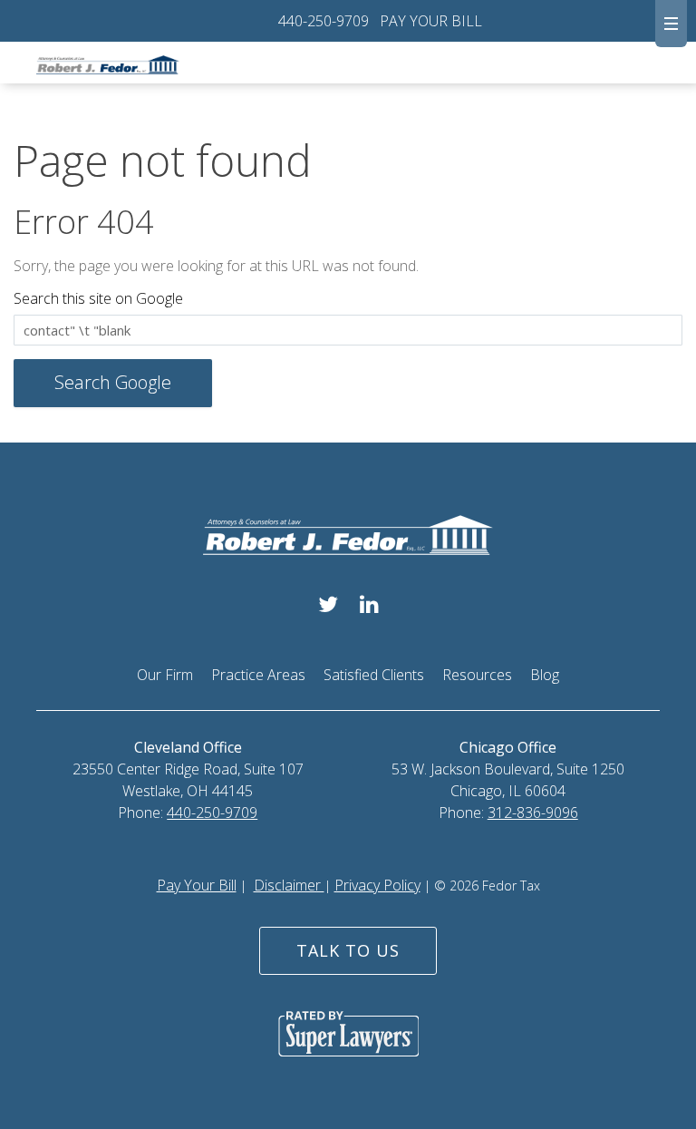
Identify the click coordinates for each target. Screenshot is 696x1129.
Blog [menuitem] (544, 675)
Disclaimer (289, 885)
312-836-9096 (533, 812)
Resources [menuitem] (477, 675)
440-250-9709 (323, 21)
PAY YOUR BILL (431, 21)
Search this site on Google (98, 298)
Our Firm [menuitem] (165, 675)
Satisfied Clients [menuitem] (374, 675)
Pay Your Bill (197, 885)
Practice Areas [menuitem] (258, 675)
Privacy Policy (377, 885)
